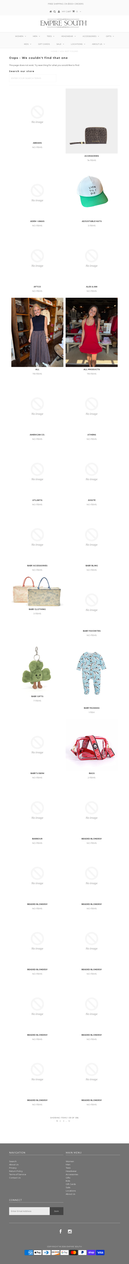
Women (19, 36)
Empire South (74, 1246)
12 (69, 1121)
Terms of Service (17, 1174)
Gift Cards (44, 44)
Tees (49, 36)
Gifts (108, 36)
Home (54, 51)
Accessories (89, 36)
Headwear (67, 36)
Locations (76, 44)
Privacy (13, 1168)
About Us (97, 44)
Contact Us (14, 1177)
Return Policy (16, 1171)
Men (35, 36)
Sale (58, 44)
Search (13, 1161)
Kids (26, 44)
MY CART (70, 11)
